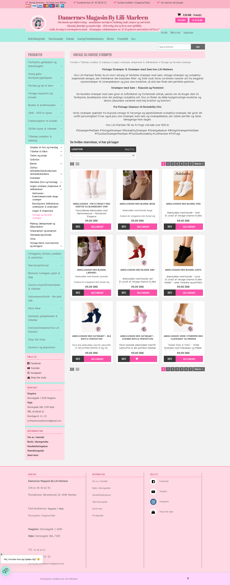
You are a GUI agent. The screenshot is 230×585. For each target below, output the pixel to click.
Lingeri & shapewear (42, 210)
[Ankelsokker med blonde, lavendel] (91, 251)
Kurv (133, 39)
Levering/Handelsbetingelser (90, 39)
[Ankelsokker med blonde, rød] (137, 251)
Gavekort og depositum (41, 347)
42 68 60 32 (38, 411)
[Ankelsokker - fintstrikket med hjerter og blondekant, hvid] (91, 185)
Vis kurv (181, 20)
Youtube (35, 367)
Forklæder (35, 177)
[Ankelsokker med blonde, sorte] (183, 251)
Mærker (110, 39)
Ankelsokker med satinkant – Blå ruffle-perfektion (91, 337)
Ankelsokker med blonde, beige (137, 203)
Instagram (36, 372)
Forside (164, 32)
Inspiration (188, 32)
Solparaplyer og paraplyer (43, 230)
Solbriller (34, 159)
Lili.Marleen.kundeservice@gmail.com (44, 420)
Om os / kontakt (35, 437)
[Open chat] (5, 571)
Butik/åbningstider (36, 39)
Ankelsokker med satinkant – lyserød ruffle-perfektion (137, 337)
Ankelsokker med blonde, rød (137, 269)
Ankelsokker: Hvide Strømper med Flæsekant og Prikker (183, 337)
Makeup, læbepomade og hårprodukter (42, 225)
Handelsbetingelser (37, 446)
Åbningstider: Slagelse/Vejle (41, 515)
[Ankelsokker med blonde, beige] (137, 185)
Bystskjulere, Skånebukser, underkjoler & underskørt (45, 205)
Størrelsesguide (56, 39)
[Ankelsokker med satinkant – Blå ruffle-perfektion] (91, 317)
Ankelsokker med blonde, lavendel (91, 271)
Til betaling (197, 20)
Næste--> (199, 163)
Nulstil (130, 149)
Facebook (36, 363)
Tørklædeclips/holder (41, 234)
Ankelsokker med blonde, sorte (183, 269)
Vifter (33, 238)
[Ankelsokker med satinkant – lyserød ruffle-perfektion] (137, 317)
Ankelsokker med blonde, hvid (183, 203)
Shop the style (38, 377)
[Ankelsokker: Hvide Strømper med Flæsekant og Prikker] (183, 317)
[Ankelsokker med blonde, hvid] (183, 185)
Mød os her (175, 32)
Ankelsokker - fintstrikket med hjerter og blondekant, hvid (91, 205)
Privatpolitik (122, 39)
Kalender (70, 39)
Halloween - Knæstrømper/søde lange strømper (45, 196)
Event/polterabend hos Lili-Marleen (44, 329)
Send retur (32, 455)
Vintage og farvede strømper (42, 216)
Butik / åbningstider (37, 441)
